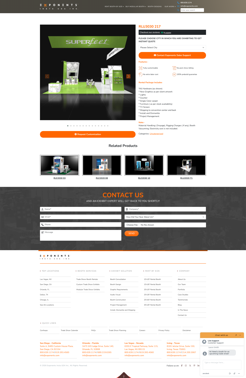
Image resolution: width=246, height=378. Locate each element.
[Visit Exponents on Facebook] (181, 365)
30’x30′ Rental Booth (152, 305)
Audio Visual (115, 294)
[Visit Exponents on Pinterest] (194, 365)
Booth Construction (118, 300)
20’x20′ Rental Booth (152, 289)
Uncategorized (156, 133)
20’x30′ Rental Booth (152, 294)
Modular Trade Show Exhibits (88, 289)
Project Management (118, 305)
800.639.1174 (186, 2)
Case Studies (183, 294)
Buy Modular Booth (135, 7)
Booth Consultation (118, 279)
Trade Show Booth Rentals (87, 279)
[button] (67, 126)
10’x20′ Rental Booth (152, 279)
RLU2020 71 (186, 178)
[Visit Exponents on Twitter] (190, 365)
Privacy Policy (163, 330)
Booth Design (115, 284)
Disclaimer (187, 330)
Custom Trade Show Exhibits (88, 284)
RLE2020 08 (102, 178)
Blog (180, 305)
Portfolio (181, 289)
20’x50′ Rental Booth (152, 300)
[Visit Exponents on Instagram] (186, 365)
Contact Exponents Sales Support (173, 55)
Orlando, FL (44, 289)
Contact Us (182, 315)
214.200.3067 (189, 352)
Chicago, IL (44, 300)
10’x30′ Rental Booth (152, 284)
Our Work (169, 7)
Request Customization (89, 134)
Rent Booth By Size (113, 7)
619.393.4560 (62, 352)
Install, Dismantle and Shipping (122, 310)
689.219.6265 (104, 352)
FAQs (93, 330)
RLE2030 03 (60, 178)
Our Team (182, 284)
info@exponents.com (189, 6)
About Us (182, 279)
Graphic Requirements (119, 289)
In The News (183, 310)
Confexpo (44, 330)
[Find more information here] (222, 354)
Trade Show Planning (117, 330)
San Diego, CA (46, 284)
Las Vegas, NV (46, 279)
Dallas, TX (44, 294)
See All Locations (47, 305)
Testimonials (183, 300)
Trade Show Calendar (69, 330)
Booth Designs (155, 7)
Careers (142, 330)
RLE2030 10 (144, 178)
